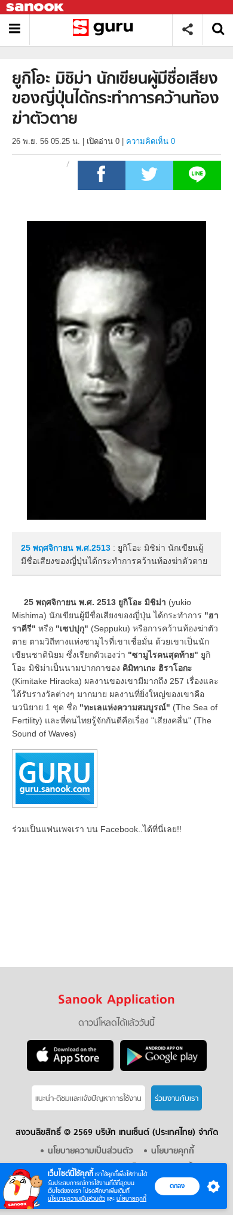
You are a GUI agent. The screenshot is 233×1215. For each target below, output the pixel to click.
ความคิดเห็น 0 (150, 141)
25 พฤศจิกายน (48, 548)
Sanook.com (36, 7)
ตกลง (177, 1185)
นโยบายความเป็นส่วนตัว (76, 1198)
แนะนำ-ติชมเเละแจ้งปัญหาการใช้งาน (88, 1099)
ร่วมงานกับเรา (176, 1099)
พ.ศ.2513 (93, 548)
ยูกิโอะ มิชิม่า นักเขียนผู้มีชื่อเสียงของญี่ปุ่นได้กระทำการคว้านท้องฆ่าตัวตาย (105, 29)
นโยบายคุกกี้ (131, 1198)
